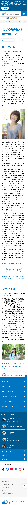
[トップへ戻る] (24, 477)
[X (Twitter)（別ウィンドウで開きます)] (2, 469)
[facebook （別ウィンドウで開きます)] (7, 469)
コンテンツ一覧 (6, 451)
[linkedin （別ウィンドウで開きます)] (15, 469)
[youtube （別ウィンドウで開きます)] (11, 469)
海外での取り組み (7, 391)
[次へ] (25, 21)
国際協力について (7, 406)
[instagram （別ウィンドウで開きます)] (19, 469)
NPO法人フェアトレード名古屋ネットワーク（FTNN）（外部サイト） (13, 271)
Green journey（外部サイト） (12, 363)
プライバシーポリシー (7, 484)
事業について (5, 386)
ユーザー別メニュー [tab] (10, 414)
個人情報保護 (5, 487)
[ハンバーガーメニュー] (24, 12)
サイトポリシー (5, 482)
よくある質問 (5, 455)
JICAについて (6, 381)
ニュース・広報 (6, 401)
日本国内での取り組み (8, 396)
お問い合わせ (5, 459)
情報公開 (3, 490)
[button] (7, 40)
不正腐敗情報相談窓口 (7, 493)
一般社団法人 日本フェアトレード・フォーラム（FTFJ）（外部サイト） (13, 278)
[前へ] (23, 21)
